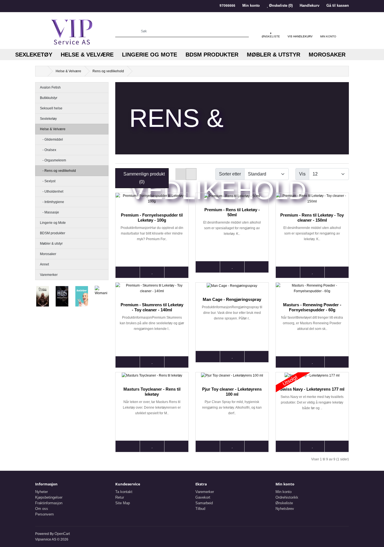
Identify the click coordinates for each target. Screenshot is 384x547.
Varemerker (49, 275)
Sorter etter (230, 174)
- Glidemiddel (51, 139)
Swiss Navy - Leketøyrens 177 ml (312, 389)
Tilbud (200, 509)
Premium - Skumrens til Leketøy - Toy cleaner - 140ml (152, 307)
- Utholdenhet (51, 191)
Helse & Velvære (87, 54)
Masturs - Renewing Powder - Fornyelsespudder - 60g (312, 307)
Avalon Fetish (50, 87)
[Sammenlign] (176, 272)
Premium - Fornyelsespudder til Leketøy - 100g (152, 217)
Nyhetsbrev (284, 509)
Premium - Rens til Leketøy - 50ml (232, 212)
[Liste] (180, 174)
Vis (302, 174)
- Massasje (49, 212)
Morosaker (327, 54)
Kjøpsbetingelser (48, 497)
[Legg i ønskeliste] (152, 272)
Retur (119, 497)
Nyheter (41, 492)
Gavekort (202, 497)
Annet (44, 264)
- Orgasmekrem (53, 160)
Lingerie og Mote (149, 54)
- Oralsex (48, 150)
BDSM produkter (212, 54)
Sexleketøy (33, 54)
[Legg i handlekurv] (128, 272)
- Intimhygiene (52, 202)
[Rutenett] (191, 174)
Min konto (283, 492)
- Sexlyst (47, 181)
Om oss (41, 509)
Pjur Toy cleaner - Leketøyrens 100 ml (232, 392)
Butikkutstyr (48, 98)
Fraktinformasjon (48, 503)
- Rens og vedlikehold (58, 171)
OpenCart (62, 534)
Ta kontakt (123, 492)
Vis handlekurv (300, 36)
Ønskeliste (284, 503)
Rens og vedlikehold (108, 71)
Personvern (44, 514)
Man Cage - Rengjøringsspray (232, 299)
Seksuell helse (51, 108)
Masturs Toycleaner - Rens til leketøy (151, 392)
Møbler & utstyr (273, 54)
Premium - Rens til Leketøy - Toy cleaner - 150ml (312, 217)
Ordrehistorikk (286, 497)
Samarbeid (204, 503)
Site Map (122, 503)
